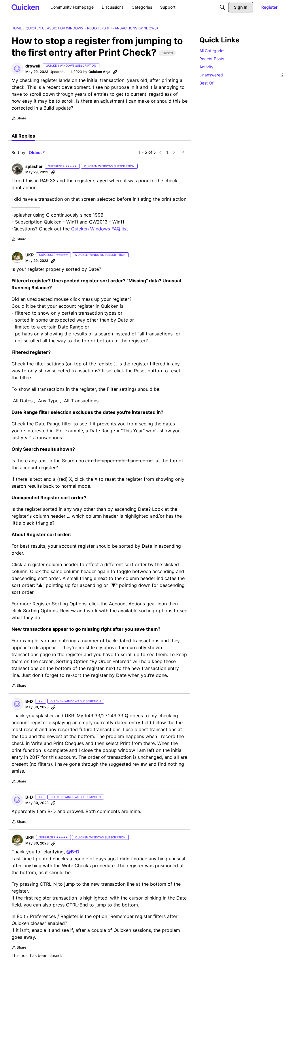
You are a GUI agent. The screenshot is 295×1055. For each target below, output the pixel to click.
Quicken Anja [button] (99, 72)
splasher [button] (34, 166)
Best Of (206, 82)
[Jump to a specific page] (183, 152)
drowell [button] (32, 65)
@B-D (73, 852)
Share (19, 119)
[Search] (222, 7)
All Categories (212, 50)
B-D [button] (29, 701)
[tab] (23, 136)
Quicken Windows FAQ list (99, 229)
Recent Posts (211, 58)
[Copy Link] (114, 71)
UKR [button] (29, 254)
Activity (206, 66)
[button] (17, 68)
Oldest (36, 152)
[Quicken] (25, 7)
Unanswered (241, 74)
